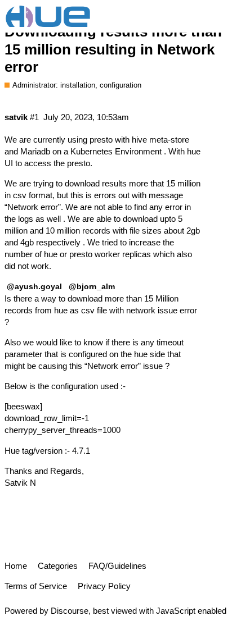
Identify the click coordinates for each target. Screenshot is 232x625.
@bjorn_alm (92, 286)
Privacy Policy (104, 586)
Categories (58, 566)
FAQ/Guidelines (117, 566)
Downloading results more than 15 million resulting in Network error (113, 49)
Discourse (69, 610)
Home (16, 566)
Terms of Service (36, 586)
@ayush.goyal (34, 286)
